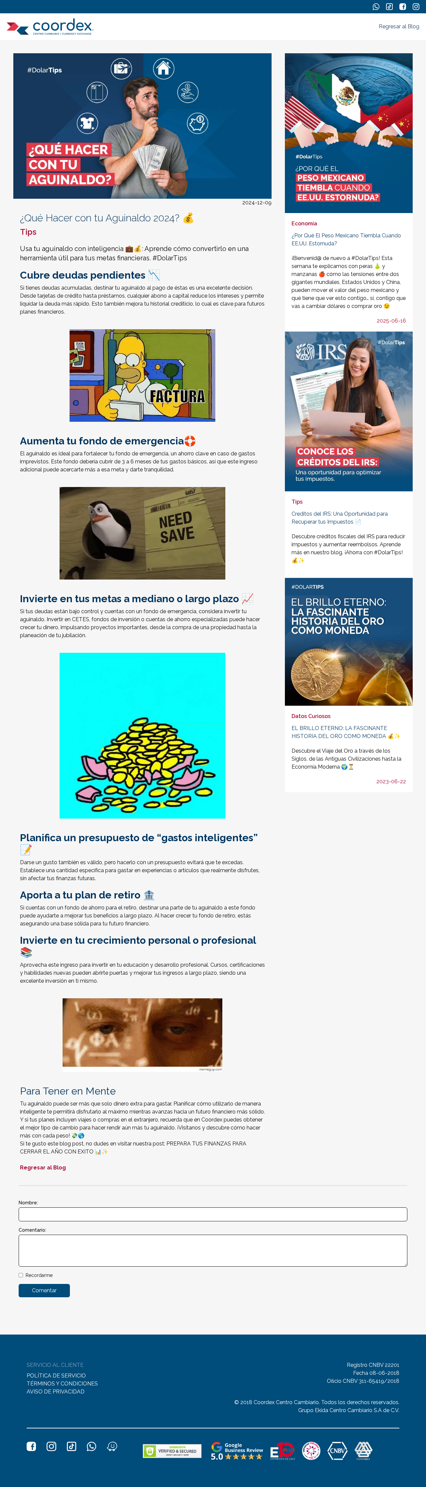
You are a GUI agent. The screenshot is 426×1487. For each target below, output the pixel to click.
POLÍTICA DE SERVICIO (56, 1375)
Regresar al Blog (399, 26)
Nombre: (28, 1202)
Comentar (44, 1290)
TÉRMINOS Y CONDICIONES (62, 1383)
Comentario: (32, 1230)
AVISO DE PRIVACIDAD (56, 1391)
